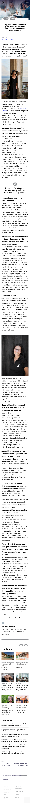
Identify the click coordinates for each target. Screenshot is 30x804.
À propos (6, 786)
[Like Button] (3, 623)
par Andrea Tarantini (7, 39)
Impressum (17, 794)
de (26, 1)
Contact (17, 797)
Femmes (13, 18)
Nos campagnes (7, 789)
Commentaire (6, 634)
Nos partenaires (19, 791)
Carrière (6, 18)
